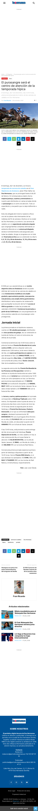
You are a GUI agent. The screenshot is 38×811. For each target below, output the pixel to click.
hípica (3, 542)
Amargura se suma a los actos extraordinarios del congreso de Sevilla (9, 569)
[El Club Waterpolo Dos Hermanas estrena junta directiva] (7, 626)
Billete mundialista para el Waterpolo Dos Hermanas (25, 612)
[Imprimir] (19, 143)
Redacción (18, 616)
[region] (19, 42)
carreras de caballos (16, 539)
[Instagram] (16, 782)
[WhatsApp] (14, 139)
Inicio (2, 74)
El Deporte (9, 74)
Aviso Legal (11, 791)
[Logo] (19, 723)
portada (18, 542)
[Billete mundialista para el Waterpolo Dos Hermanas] (7, 614)
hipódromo (11, 542)
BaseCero (16, 801)
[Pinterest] (28, 139)
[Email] (33, 139)
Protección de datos (23, 791)
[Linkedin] (23, 139)
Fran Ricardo (7, 100)
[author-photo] (19, 593)
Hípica (10, 78)
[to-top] (36, 808)
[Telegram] (19, 139)
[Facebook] (5, 139)
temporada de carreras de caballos (13, 188)
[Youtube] (27, 782)
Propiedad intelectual (19, 794)
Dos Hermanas (27, 539)
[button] (4, 3)
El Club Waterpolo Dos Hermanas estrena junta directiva (24, 624)
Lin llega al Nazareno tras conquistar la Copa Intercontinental (25, 636)
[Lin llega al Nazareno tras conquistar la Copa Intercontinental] (7, 637)
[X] (9, 139)
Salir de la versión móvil (19, 808)
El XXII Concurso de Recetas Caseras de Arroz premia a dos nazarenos (30, 570)
